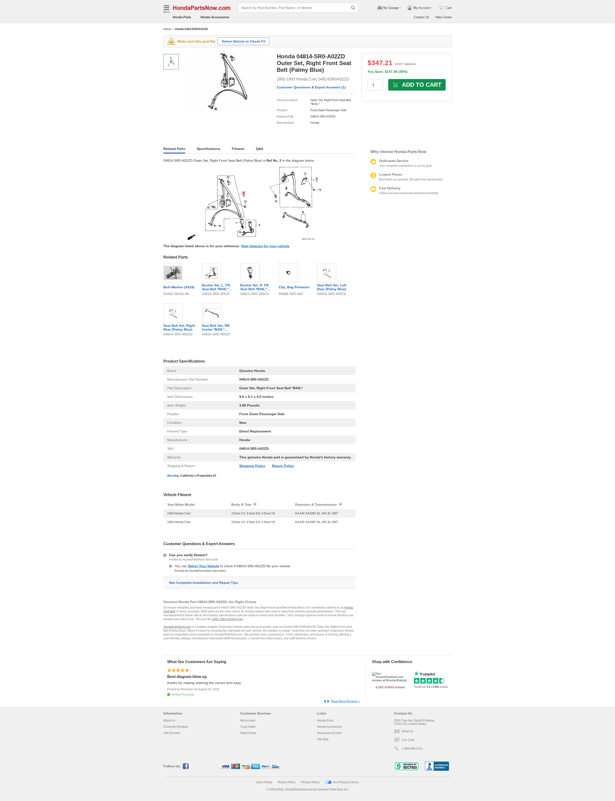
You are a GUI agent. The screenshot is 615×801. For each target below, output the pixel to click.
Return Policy (283, 466)
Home (167, 29)
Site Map (323, 739)
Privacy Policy (310, 782)
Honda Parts (182, 17)
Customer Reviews (175, 726)
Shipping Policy (252, 466)
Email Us (407, 731)
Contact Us (421, 17)
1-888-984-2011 (412, 748)
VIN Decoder (171, 733)
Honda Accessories (215, 17)
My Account (247, 720)
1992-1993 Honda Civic (227, 619)
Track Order (248, 726)
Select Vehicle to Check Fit (243, 41)
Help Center (443, 17)
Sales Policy (264, 782)
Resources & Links (329, 733)
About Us (169, 720)
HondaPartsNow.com (177, 626)
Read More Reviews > (345, 701)
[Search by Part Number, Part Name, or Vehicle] (353, 8)
